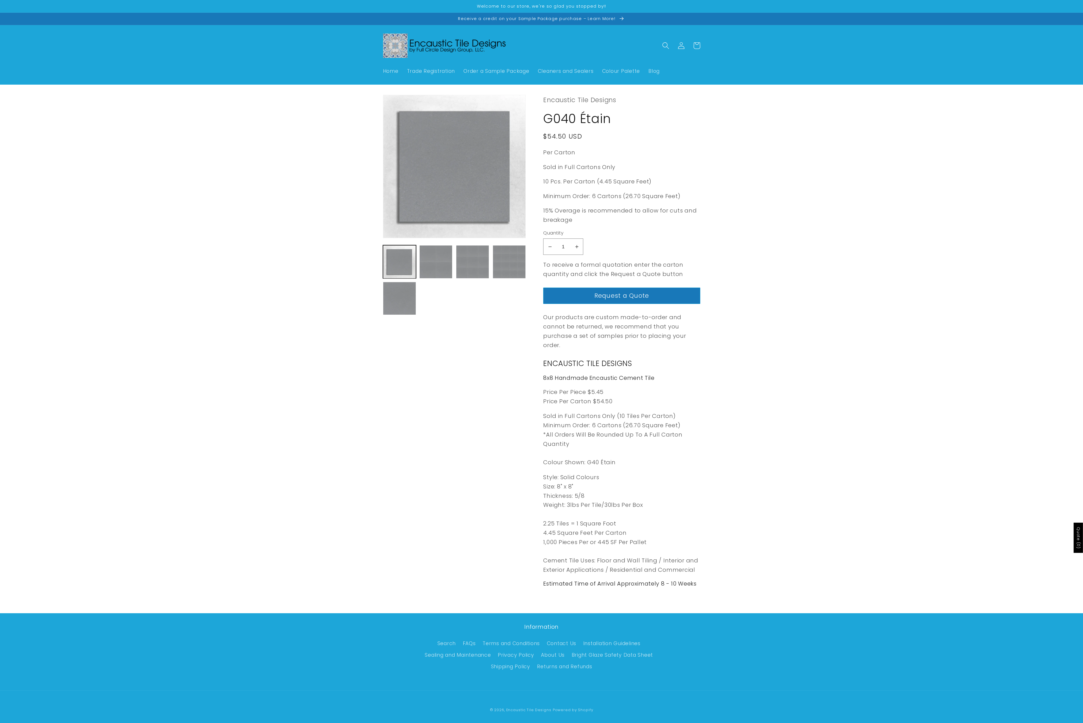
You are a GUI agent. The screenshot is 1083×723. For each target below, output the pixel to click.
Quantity (553, 233)
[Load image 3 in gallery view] (472, 261)
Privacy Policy (516, 655)
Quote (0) (1078, 538)
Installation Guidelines (611, 643)
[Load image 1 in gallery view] (399, 261)
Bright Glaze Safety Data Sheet (612, 655)
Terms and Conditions (511, 643)
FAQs (469, 643)
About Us (553, 655)
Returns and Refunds (564, 666)
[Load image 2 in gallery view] (435, 261)
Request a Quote (622, 296)
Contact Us (561, 643)
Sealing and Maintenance (458, 655)
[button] (665, 45)
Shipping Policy (510, 666)
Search (446, 643)
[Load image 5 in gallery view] (399, 298)
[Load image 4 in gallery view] (509, 261)
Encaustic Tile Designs (528, 709)
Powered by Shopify (573, 709)
